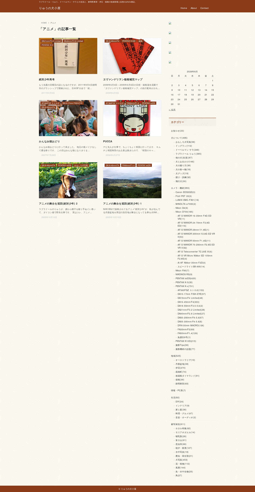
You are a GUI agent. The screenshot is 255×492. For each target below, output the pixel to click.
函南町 (181, 371)
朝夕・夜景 (184, 447)
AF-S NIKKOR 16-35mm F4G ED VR (194, 217)
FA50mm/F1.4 (188, 333)
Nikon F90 (182, 270)
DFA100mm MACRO (191, 325)
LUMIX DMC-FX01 (187, 199)
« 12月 (172, 109)
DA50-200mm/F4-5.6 (191, 317)
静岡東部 (182, 383)
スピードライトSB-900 (191, 266)
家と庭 (181, 409)
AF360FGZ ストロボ (191, 290)
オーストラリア (185, 359)
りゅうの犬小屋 (50, 7)
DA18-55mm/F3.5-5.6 (190, 305)
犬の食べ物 (183, 169)
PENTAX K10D (186, 341)
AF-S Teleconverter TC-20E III (195, 251)
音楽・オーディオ (186, 417)
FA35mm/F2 (186, 329)
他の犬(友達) (184, 157)
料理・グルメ (184, 413)
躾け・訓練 (183, 177)
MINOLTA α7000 (186, 203)
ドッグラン (184, 145)
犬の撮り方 (183, 165)
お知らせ (177, 130)
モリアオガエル (185, 432)
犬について (179, 137)
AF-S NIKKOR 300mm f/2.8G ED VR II (196, 235)
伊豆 (181, 367)
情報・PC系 (178, 390)
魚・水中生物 (184, 471)
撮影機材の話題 (185, 348)
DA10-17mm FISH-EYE (192, 293)
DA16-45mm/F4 (189, 301)
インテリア (182, 405)
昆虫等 (181, 444)
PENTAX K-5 (184, 282)
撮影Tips (182, 344)
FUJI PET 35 (184, 196)
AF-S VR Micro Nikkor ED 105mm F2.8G (195, 257)
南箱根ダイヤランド (188, 375)
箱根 (180, 379)
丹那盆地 (182, 363)
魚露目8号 (184, 337)
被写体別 (178, 424)
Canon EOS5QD (185, 192)
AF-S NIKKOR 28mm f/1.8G (193, 229)
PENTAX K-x (185, 286)
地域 (176, 355)
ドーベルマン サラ (187, 149)
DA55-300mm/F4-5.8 (190, 321)
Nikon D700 (184, 211)
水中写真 (182, 451)
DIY (180, 401)
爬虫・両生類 (184, 455)
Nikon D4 (182, 207)
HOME (44, 22)
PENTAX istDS (186, 278)
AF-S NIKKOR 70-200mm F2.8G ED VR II (196, 246)
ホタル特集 (183, 428)
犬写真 (182, 459)
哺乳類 (181, 436)
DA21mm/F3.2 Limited (191, 309)
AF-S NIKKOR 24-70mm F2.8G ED (194, 224)
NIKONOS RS (184, 274)
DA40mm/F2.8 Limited (191, 313)
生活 (175, 397)
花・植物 (183, 463)
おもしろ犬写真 (185, 141)
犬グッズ (182, 173)
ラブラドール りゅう (189, 153)
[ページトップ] (248, 485)
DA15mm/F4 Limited (190, 297)
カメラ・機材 (180, 187)
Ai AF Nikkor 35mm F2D (192, 262)
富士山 (181, 440)
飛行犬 (181, 181)
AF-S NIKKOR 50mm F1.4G (194, 240)
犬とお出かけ (185, 161)
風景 (181, 467)
